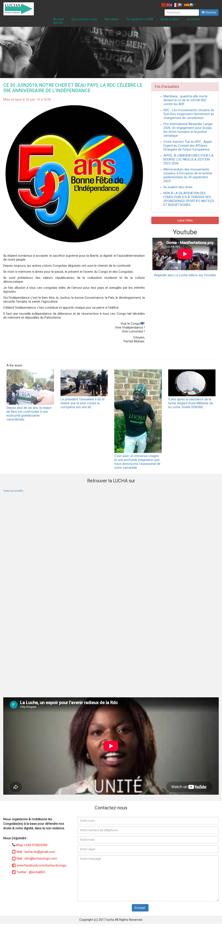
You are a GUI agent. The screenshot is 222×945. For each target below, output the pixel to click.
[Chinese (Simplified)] (164, 5)
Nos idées (111, 19)
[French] (175, 5)
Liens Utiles (185, 220)
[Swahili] (193, 5)
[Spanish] (187, 5)
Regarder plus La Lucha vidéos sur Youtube (185, 275)
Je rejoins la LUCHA (139, 19)
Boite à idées (170, 19)
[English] (170, 5)
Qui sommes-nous (84, 19)
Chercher (210, 12)
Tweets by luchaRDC (13, 491)
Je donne (193, 19)
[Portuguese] (181, 5)
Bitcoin (58, 22)
